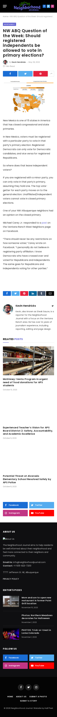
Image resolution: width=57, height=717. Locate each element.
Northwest (9, 24)
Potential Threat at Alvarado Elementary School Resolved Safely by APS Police (27, 479)
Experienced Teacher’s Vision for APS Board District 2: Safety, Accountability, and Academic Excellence (28, 431)
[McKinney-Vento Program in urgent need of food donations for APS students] (28, 360)
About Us (21, 696)
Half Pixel (49, 708)
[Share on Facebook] (10, 74)
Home (5, 16)
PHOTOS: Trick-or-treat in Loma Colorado (36, 631)
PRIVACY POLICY (11, 578)
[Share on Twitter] (25, 74)
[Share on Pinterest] (40, 74)
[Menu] (5, 6)
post (44, 222)
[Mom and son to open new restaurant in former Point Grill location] (11, 601)
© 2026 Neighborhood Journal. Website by (24, 708)
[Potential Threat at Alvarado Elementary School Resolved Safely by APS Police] (28, 457)
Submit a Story (28, 701)
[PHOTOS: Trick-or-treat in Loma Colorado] (11, 633)
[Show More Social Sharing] (51, 74)
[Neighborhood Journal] (27, 6)
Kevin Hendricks (19, 62)
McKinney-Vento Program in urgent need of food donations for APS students (25, 382)
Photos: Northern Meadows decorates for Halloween (37, 617)
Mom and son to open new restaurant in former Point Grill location (36, 600)
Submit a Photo (38, 696)
